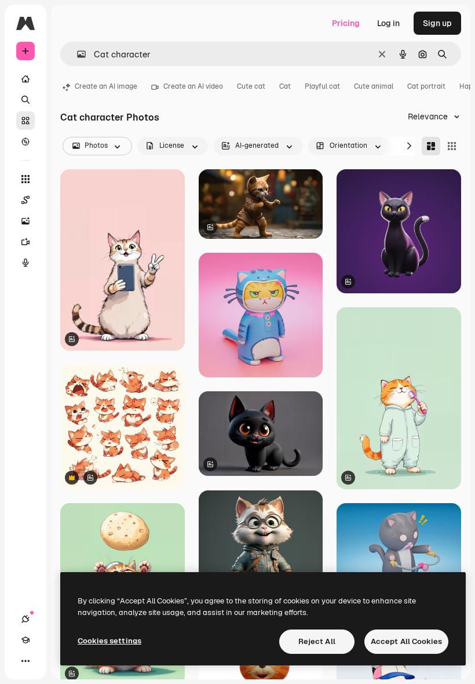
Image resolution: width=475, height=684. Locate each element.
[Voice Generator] (25, 262)
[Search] (25, 99)
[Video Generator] (25, 241)
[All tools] (25, 179)
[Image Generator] (25, 221)
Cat (285, 86)
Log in (388, 23)
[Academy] (25, 640)
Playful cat (322, 86)
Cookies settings (109, 641)
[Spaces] (25, 200)
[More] (25, 661)
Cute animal (373, 86)
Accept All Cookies (406, 641)
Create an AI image (106, 86)
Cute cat (251, 86)
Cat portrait (426, 86)
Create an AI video (193, 86)
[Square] (452, 146)
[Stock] (25, 120)
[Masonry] (431, 146)
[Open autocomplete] (77, 54)
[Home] (25, 79)
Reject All (316, 641)
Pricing (346, 23)
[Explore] (25, 141)
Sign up (437, 23)
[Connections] (25, 619)
